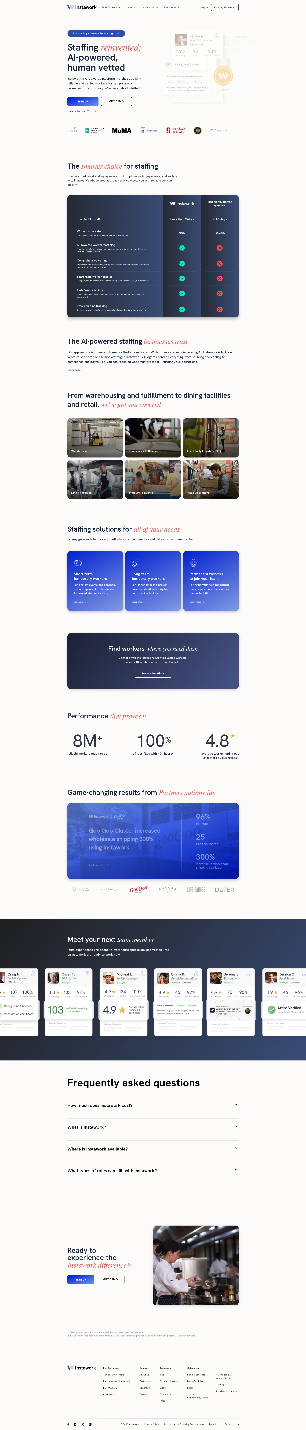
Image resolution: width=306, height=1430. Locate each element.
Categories (193, 1368)
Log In (204, 7)
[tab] (81, 889)
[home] (82, 7)
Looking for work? (225, 7)
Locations (131, 7)
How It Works (150, 7)
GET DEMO (116, 101)
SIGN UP (83, 101)
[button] (111, 7)
